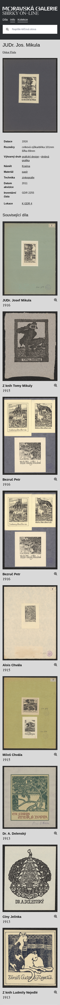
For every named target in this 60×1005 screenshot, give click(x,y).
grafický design (30, 156)
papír (25, 172)
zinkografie (28, 177)
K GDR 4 (27, 203)
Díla (5, 19)
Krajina (26, 166)
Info (12, 19)
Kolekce (23, 19)
